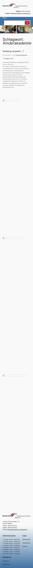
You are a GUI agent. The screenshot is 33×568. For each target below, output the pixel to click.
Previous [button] (2, 29)
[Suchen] (27, 23)
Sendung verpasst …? (13, 51)
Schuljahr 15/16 (8, 58)
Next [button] (30, 29)
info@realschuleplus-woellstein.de (20, 13)
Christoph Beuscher (21, 55)
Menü (5, 18)
